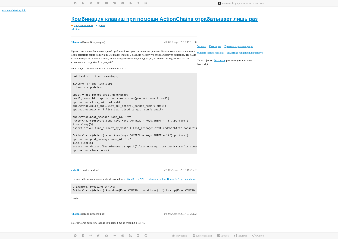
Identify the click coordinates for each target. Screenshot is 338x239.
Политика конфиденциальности (245, 52)
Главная (201, 46)
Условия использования (210, 52)
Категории (215, 46)
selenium (75, 29)
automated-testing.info (14, 10)
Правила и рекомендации (238, 46)
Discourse (219, 60)
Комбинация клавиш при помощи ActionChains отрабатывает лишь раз (164, 19)
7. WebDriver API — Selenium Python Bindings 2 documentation (160, 179)
